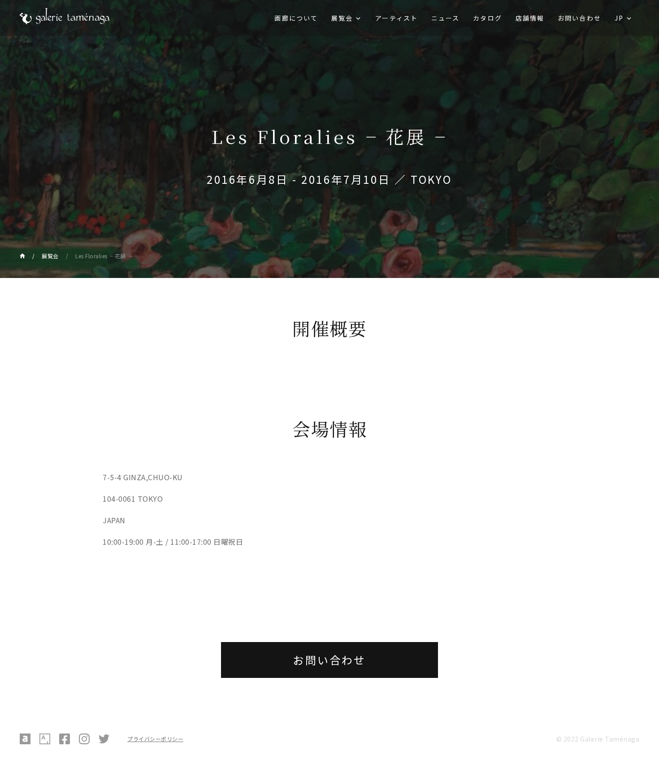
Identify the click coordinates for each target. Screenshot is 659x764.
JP (619, 17)
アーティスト (396, 17)
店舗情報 (530, 17)
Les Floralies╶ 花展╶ (103, 256)
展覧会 (342, 17)
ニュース (445, 17)
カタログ (487, 17)
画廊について (296, 17)
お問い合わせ (579, 17)
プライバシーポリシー (155, 738)
